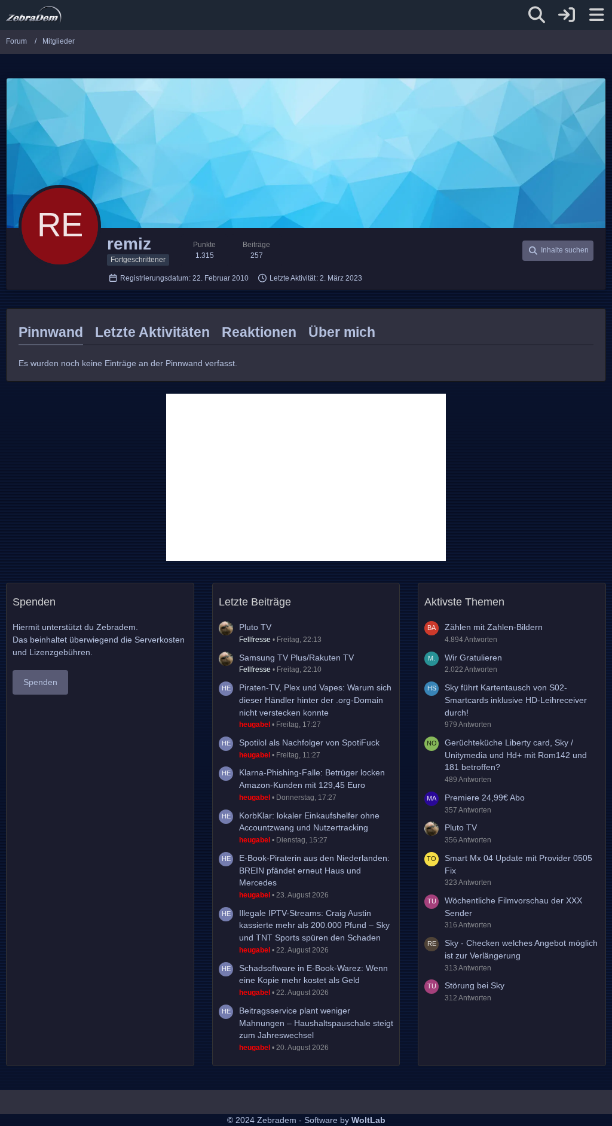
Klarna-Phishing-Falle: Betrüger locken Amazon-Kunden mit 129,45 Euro (312, 779)
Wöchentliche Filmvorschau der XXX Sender (513, 907)
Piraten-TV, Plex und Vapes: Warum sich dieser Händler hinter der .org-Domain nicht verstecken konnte (315, 700)
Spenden (40, 682)
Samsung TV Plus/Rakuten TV (296, 657)
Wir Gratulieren (473, 657)
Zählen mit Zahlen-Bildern (494, 627)
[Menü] (596, 15)
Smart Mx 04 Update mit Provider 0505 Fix (518, 864)
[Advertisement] (306, 477)
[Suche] (537, 15)
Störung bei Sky (474, 985)
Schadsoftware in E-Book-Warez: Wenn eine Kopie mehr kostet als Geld (313, 974)
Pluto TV (255, 627)
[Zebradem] (34, 15)
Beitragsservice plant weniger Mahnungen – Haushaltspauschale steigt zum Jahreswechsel (316, 1023)
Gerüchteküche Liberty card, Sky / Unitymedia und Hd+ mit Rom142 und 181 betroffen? (516, 755)
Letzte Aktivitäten (152, 332)
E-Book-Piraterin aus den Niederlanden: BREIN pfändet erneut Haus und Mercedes (314, 870)
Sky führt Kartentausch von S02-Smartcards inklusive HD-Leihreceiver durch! (516, 700)
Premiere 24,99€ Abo (485, 797)
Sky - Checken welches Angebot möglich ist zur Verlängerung (521, 949)
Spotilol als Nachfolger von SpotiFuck (309, 742)
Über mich (341, 332)
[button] (557, 251)
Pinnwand (51, 332)
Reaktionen (259, 332)
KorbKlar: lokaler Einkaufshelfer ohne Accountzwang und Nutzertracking (309, 822)
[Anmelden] (567, 15)
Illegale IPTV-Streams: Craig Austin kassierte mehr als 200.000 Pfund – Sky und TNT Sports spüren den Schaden (314, 925)
